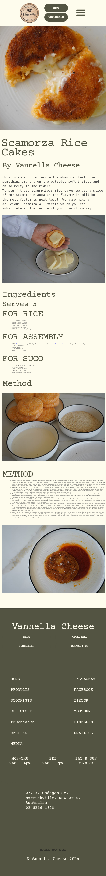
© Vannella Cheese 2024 (53, 858)
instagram (84, 679)
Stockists (21, 700)
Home (15, 679)
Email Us (83, 733)
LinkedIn (83, 722)
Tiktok (81, 700)
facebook (83, 690)
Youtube (82, 711)
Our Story (21, 711)
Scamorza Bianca (21, 344)
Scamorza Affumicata (62, 344)
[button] (78, 13)
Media (16, 744)
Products (20, 690)
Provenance (23, 722)
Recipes (19, 733)
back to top (53, 850)
